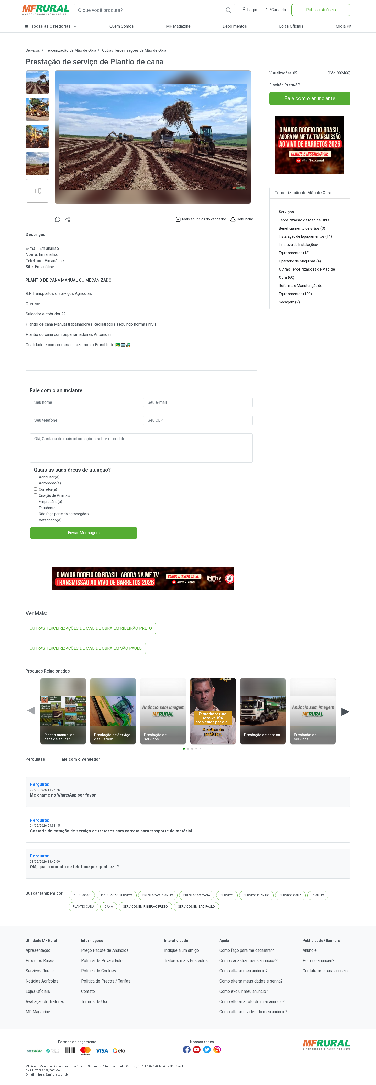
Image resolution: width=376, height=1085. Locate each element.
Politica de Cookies (98, 970)
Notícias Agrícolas (42, 981)
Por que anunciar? (318, 960)
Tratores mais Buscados (186, 960)
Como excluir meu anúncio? (243, 991)
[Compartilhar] (68, 219)
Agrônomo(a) (50, 483)
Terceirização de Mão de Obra (71, 50)
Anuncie (310, 950)
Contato (88, 991)
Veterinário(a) (50, 520)
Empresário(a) (50, 502)
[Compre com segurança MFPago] (34, 1051)
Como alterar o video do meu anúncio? (253, 1011)
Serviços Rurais (40, 970)
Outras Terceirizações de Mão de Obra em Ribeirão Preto (91, 628)
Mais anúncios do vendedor (204, 219)
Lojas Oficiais (291, 26)
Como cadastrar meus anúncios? (248, 960)
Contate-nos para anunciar (326, 970)
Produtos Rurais (40, 960)
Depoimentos (235, 26)
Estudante (47, 508)
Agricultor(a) (49, 477)
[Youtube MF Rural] (197, 1049)
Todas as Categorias (51, 26)
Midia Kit (343, 26)
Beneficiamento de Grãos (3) (302, 228)
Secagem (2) (289, 302)
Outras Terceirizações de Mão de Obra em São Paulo (86, 648)
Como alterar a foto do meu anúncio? (252, 1001)
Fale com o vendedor (79, 759)
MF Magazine (178, 26)
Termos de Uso (94, 1001)
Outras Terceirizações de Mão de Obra (134, 50)
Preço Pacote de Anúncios (105, 950)
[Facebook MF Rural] (187, 1049)
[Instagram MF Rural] (217, 1049)
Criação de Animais (54, 495)
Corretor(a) (48, 489)
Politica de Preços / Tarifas (105, 981)
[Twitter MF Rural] (207, 1049)
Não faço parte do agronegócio (64, 514)
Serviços (33, 50)
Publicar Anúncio (321, 9)
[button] (228, 10)
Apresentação (38, 950)
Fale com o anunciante (309, 98)
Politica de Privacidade (102, 960)
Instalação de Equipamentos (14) (305, 236)
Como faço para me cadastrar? (246, 950)
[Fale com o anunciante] (57, 219)
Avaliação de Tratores (45, 1001)
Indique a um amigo (181, 950)
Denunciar (245, 219)
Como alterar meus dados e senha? (251, 981)
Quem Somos (121, 26)
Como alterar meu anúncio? (243, 970)
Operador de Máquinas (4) (300, 261)
